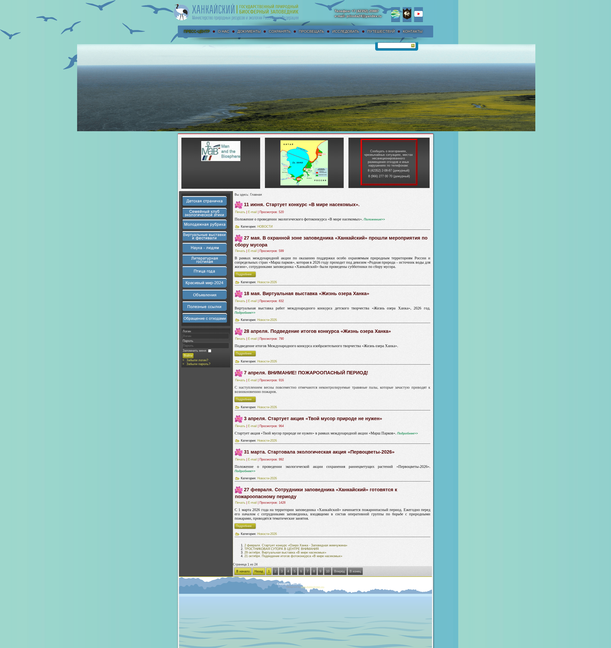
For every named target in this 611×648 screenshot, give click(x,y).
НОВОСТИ (265, 226)
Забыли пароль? (198, 364)
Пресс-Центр (197, 31)
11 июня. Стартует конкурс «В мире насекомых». (302, 204)
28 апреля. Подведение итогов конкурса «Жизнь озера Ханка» (317, 331)
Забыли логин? (197, 360)
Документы (249, 31)
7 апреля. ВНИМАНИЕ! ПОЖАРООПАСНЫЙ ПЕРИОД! (306, 372)
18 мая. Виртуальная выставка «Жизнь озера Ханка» (306, 293)
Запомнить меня (194, 350)
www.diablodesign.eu (312, 586)
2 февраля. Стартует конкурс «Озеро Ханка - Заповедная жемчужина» (295, 545)
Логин (187, 331)
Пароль (188, 341)
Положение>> (374, 219)
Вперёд (339, 571)
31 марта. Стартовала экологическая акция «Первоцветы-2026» (319, 452)
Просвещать (311, 31)
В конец (355, 571)
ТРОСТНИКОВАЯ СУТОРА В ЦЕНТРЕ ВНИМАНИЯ (281, 549)
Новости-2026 (267, 282)
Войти (188, 355)
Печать (240, 212)
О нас (223, 31)
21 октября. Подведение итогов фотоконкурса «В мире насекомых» (293, 556)
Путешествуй (381, 31)
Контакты (412, 31)
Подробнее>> (245, 312)
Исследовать (345, 31)
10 (327, 571)
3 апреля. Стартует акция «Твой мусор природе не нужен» (313, 418)
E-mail (253, 212)
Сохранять (280, 31)
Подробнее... (245, 274)
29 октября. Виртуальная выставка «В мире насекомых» (285, 552)
